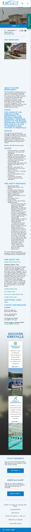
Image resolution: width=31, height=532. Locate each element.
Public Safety (8, 32)
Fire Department (9, 34)
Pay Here (14, 470)
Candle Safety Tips (10, 297)
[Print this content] (25, 31)
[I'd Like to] (22, 3)
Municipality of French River (10, 3)
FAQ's (6, 302)
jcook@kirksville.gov (10, 319)
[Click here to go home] (6, 31)
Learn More (14, 493)
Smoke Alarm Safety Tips (12, 262)
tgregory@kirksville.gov (11, 324)
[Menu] (27, 3)
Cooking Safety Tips (11, 289)
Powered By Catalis (15, 523)
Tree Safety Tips (9, 291)
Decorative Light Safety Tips (14, 294)
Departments (12, 30)
